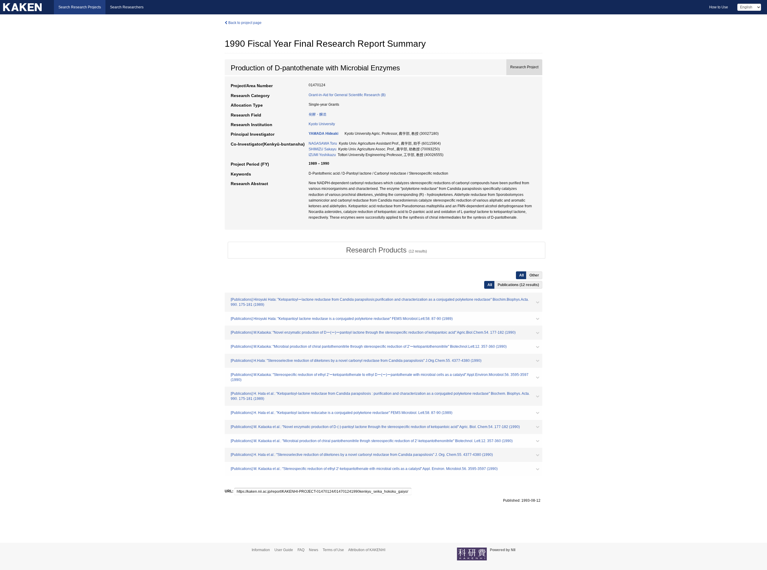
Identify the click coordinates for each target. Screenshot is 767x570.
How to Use (718, 7)
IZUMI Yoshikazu (322, 155)
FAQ (301, 550)
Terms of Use (333, 550)
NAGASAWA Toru (323, 143)
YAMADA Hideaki (323, 133)
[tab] (386, 250)
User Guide (283, 550)
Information (261, 550)
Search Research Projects (79, 7)
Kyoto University (322, 124)
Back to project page (244, 23)
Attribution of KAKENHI (366, 550)
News (313, 550)
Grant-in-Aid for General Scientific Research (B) (347, 95)
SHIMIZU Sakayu (322, 149)
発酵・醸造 (318, 114)
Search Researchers (127, 7)
